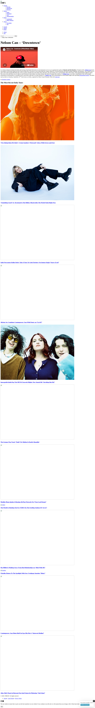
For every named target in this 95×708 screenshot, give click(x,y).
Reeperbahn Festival (84, 75)
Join (7, 24)
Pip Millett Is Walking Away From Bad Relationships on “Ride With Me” (23, 567)
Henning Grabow (6, 79)
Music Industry (10, 20)
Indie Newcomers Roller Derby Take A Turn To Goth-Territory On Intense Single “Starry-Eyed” (30, 262)
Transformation (10, 16)
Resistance (9, 13)
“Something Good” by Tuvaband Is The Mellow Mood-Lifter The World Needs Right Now (28, 202)
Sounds (5, 5)
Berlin (5, 17)
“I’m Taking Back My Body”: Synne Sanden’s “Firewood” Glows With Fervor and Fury (28, 143)
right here (57, 77)
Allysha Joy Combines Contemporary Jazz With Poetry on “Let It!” (21, 322)
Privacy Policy (18, 698)
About (5, 21)
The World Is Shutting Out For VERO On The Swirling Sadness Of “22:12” (24, 507)
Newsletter (9, 23)
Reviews (9, 9)
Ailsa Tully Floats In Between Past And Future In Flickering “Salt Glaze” (23, 693)
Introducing (9, 8)
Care (8, 15)
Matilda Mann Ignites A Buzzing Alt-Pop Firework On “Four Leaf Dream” (23, 502)
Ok (1, 706)
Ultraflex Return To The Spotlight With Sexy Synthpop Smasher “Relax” (23, 573)
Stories (5, 11)
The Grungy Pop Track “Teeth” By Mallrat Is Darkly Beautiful (20, 442)
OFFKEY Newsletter (85, 704)
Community (9, 19)
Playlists (8, 7)
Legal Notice (11, 698)
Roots (8, 12)
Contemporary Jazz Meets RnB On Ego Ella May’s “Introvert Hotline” (22, 633)
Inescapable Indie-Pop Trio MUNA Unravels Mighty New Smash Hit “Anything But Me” (28, 382)
